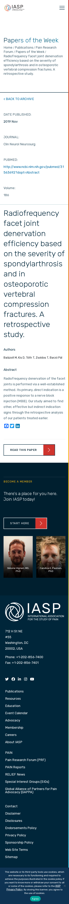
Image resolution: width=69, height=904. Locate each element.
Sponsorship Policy (19, 842)
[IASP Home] (14, 8)
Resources (13, 699)
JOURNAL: (11, 137)
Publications (14, 691)
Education (12, 706)
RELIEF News (15, 774)
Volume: (9, 188)
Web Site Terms (16, 850)
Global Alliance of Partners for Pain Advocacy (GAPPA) (31, 790)
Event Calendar (16, 713)
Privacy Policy (15, 835)
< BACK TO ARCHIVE (19, 99)
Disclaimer (13, 813)
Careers (10, 735)
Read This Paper (23, 450)
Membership (14, 728)
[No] (64, 886)
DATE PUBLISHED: (17, 114)
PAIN (8, 753)
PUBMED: (11, 160)
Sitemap (11, 857)
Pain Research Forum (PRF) (25, 760)
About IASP (13, 742)
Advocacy (12, 720)
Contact (11, 806)
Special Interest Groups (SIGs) (27, 782)
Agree (35, 898)
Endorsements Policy (21, 828)
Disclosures (13, 821)
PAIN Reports (15, 767)
